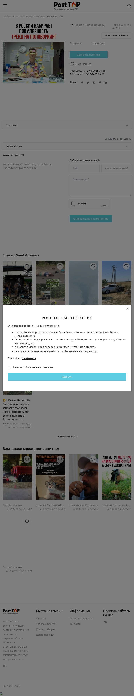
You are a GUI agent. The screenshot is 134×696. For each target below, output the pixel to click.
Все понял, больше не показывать (33, 367)
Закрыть (67, 377)
